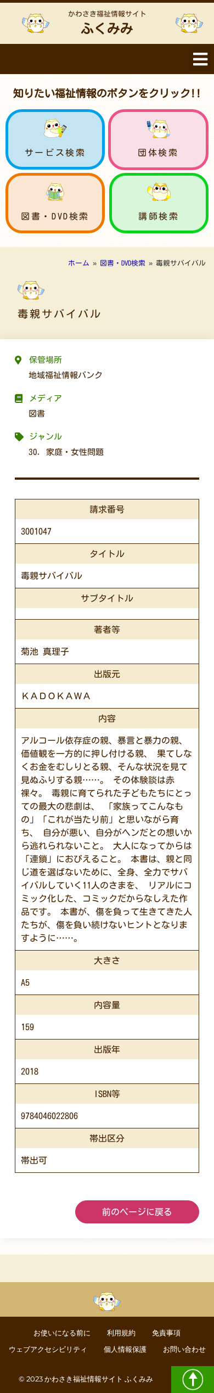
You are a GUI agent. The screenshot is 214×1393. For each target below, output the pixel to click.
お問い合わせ (184, 1349)
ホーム (78, 263)
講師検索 (158, 216)
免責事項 (166, 1333)
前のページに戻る (137, 1211)
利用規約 (121, 1333)
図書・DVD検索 (55, 216)
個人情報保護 (125, 1349)
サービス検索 (55, 152)
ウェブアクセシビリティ (48, 1349)
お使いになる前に (62, 1333)
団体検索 (158, 152)
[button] (200, 59)
